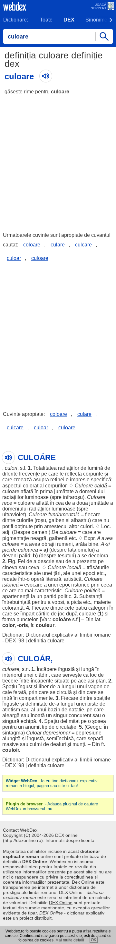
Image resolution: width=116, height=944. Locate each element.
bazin (54, 709)
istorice (81, 585)
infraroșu (73, 497)
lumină (95, 468)
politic (64, 596)
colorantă (13, 608)
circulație (66, 727)
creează (23, 479)
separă (95, 738)
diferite (10, 473)
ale (37, 573)
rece (7, 503)
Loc (105, 526)
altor (74, 526)
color (8, 625)
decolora (98, 555)
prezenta (87, 561)
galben (56, 520)
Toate (46, 19)
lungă (87, 669)
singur (60, 715)
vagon (95, 686)
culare (58, 244)
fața (72, 550)
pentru (39, 602)
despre (59, 550)
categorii (98, 608)
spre (57, 497)
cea (59, 503)
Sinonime (96, 19)
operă (37, 579)
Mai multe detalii (69, 940)
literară (53, 579)
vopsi (58, 602)
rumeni (65, 544)
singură (10, 721)
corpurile (93, 473)
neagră (38, 538)
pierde (9, 550)
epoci (89, 573)
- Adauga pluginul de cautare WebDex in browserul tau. (52, 806)
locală (74, 567)
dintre (8, 520)
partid (50, 596)
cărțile (43, 613)
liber (44, 686)
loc (93, 675)
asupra (41, 479)
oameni (40, 532)
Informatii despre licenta (69, 840)
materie (102, 602)
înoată (38, 715)
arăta (81, 544)
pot (5, 526)
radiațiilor (68, 468)
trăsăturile (98, 567)
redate (9, 579)
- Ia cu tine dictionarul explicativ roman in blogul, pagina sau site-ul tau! (52, 783)
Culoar (34, 732)
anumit (33, 727)
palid (24, 555)
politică (92, 590)
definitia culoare (46, 640)
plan (101, 680)
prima (46, 491)
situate (62, 680)
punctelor (26, 619)
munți (78, 744)
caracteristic (48, 590)
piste (92, 704)
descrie (46, 561)
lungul (69, 686)
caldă (100, 485)
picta (76, 602)
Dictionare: (15, 19)
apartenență (16, 596)
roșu (41, 520)
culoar (14, 258)
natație (76, 709)
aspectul (12, 485)
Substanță (90, 596)
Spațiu (9, 686)
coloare (31, 244)
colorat (30, 485)
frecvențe (29, 473)
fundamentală (64, 514)
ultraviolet (13, 514)
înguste (10, 704)
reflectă (73, 473)
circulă (64, 692)
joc (61, 613)
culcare (83, 244)
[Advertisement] (58, 160)
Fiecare (40, 608)
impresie (80, 479)
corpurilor (55, 485)
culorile (24, 520)
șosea (99, 721)
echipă (28, 721)
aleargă (11, 715)
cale (7, 692)
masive (10, 744)
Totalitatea (45, 468)
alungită (11, 738)
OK (93, 940)
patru (81, 608)
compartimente (36, 698)
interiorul (12, 675)
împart (27, 613)
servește (72, 675)
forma (8, 619)
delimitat (70, 721)
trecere (10, 680)
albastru (80, 520)
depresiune (89, 732)
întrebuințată (16, 602)
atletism (11, 709)
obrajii (49, 544)
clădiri (42, 675)
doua (82, 503)
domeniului (92, 491)
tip (44, 727)
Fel (21, 561)
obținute (24, 526)
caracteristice (17, 573)
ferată (19, 692)
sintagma (12, 732)
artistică (73, 579)
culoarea (28, 550)
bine (93, 544)
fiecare (93, 514)
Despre (22, 532)
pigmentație (15, 538)
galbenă (58, 538)
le (62, 473)
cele (69, 608)
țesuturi (66, 555)
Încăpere (47, 669)
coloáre (62, 619)
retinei (57, 479)
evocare (33, 585)
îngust (25, 686)
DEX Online (60, 902)
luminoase (37, 497)
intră (7, 698)
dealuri (58, 744)
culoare (60, 91)
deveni (10, 555)
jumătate (64, 491)
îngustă (66, 669)
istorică (10, 585)
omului (85, 550)
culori (11, 468)
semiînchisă (60, 738)
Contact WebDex (20, 830)
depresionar (56, 732)
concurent (80, 715)
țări (57, 573)
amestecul (56, 526)
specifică (101, 479)
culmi (36, 744)
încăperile (42, 680)
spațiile (102, 698)
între (24, 680)
